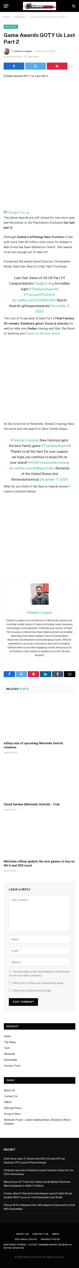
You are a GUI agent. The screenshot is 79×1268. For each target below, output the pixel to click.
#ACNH (34, 462)
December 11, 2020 (54, 479)
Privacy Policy (12, 1113)
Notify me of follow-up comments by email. (38, 983)
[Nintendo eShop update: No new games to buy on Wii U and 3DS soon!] (39, 836)
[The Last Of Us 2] (39, 212)
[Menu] (6, 6)
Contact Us (10, 1096)
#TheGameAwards (43, 289)
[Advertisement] (39, 168)
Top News (10, 1042)
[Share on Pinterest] (57, 66)
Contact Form (12, 1065)
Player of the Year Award (43, 333)
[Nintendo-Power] (39, 6)
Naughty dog (44, 283)
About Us (9, 1090)
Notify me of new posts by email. (32, 990)
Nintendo (11, 27)
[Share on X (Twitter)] (35, 66)
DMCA (8, 1102)
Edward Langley (23, 51)
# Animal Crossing (24, 440)
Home (7, 1036)
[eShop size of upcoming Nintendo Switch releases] (39, 718)
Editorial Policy (13, 1108)
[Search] (73, 6)
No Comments (14, 56)
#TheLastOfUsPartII (39, 295)
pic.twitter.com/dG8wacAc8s (31, 468)
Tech (7, 1048)
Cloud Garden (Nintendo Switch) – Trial (32, 804)
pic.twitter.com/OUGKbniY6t (33, 300)
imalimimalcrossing (54, 462)
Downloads (10, 1059)
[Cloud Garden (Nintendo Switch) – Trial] (39, 779)
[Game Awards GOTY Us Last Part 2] (39, 97)
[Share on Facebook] (14, 66)
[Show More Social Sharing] (71, 66)
